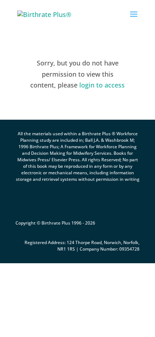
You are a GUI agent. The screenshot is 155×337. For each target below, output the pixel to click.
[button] (134, 19)
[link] (44, 13)
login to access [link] (102, 85)
